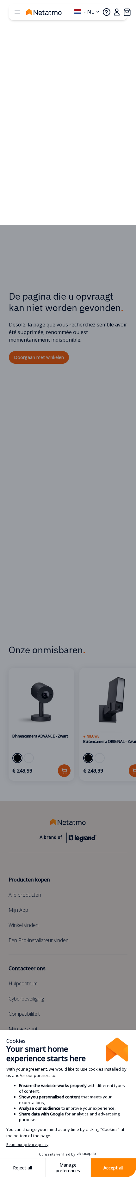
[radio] (17, 758)
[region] (68, 724)
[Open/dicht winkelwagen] (127, 12)
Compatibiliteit (24, 1013)
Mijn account (23, 1028)
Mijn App (18, 909)
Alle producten (25, 894)
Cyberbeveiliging (26, 998)
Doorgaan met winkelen (39, 357)
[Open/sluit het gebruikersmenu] (117, 12)
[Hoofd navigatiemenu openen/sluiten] (17, 12)
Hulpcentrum (23, 983)
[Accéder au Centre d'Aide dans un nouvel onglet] (106, 12)
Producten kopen (29, 879)
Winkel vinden (24, 925)
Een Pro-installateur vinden (39, 940)
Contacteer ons (27, 968)
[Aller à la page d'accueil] (50, 12)
